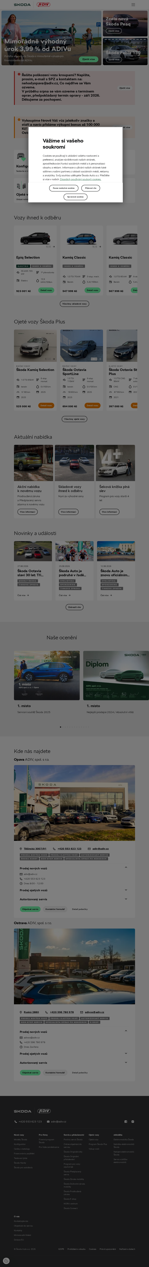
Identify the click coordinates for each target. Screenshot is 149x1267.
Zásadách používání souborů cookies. (80, 179)
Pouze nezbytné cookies (64, 188)
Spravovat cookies (75, 197)
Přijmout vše (90, 188)
